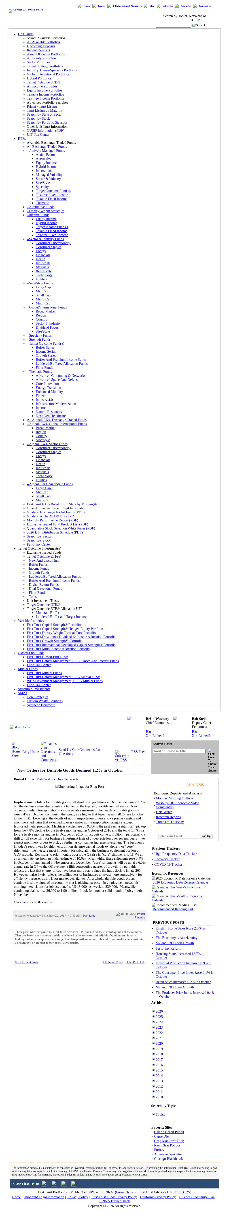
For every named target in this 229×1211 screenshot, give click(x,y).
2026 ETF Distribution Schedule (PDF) (55, 532)
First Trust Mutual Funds (44, 673)
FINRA (107, 1192)
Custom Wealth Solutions (45, 701)
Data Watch (45, 779)
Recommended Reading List (173, 909)
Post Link (89, 915)
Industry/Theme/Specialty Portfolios (52, 70)
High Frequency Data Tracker (175, 854)
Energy (41, 251)
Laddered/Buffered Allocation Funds (62, 363)
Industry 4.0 (44, 400)
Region (41, 315)
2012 (159, 1086)
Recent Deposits (38, 50)
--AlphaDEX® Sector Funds (47, 444)
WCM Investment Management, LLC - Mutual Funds (65, 681)
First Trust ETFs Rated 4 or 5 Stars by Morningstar (63, 504)
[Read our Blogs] (74, 1185)
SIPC (91, 1192)
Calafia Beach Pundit (169, 1132)
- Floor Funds (36, 592)
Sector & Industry (48, 179)
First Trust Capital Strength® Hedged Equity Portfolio (65, 629)
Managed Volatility (49, 175)
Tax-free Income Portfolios (46, 98)
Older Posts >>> (135, 962)
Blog (152, 6)
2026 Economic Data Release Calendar (180, 882)
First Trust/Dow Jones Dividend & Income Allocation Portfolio (71, 637)
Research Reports (168, 817)
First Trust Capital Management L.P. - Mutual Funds (63, 677)
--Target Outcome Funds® (45, 343)
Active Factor (45, 154)
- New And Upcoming (43, 560)
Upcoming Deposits (41, 46)
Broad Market (45, 311)
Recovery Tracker (167, 859)
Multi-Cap (43, 303)
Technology (44, 275)
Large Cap (44, 287)
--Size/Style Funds (40, 283)
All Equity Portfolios (41, 58)
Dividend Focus (47, 327)
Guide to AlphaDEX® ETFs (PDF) (52, 516)
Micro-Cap (43, 299)
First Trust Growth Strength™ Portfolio (55, 641)
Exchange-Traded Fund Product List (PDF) (57, 524)
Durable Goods (67, 779)
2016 (159, 1065)
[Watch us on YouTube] (64, 1185)
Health (40, 259)
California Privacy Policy (158, 1197)
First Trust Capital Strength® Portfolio (54, 625)
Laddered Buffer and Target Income (61, 617)
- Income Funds (38, 568)
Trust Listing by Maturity (44, 110)
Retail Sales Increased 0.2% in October (183, 982)
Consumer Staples (48, 247)
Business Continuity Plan (197, 1197)
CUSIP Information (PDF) (45, 130)
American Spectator (168, 1154)
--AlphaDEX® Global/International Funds (57, 424)
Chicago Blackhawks (169, 1159)
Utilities (41, 279)
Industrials (43, 263)
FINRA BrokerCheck (114, 1201)
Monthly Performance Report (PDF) (52, 520)
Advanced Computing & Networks (60, 375)
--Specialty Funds (39, 335)
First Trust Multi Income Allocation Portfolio (58, 649)
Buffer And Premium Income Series (61, 359)
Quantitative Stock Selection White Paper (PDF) (61, 528)
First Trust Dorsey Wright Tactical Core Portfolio (61, 633)
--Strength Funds (39, 339)
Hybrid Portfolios (39, 78)
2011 (159, 1092)
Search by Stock (38, 118)
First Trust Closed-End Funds (47, 657)
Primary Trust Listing (42, 106)
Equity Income (46, 163)
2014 (159, 1076)
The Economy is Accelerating (176, 938)
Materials (42, 267)
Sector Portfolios (38, 62)
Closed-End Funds (31, 653)
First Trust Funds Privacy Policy (114, 1197)
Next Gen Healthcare (51, 416)
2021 (159, 1038)
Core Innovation (47, 384)
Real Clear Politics (167, 1145)
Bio (148, 732)
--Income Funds (38, 215)
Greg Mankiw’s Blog (169, 1141)
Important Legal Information (44, 1197)
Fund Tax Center (39, 544)
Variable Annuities (31, 621)
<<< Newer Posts (113, 962)
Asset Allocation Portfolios (46, 54)
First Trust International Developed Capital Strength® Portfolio (71, 645)
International (44, 171)
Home (87, 6)
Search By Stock (39, 540)
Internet (41, 408)
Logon (101, 6)
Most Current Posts (26, 962)
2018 (159, 1054)
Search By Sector (39, 536)
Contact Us (205, 6)
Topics (160, 1114)
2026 (159, 1011)
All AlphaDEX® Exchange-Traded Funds (57, 420)
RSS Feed (138, 752)
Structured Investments (34, 689)
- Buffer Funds (37, 564)
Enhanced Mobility (49, 392)
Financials (43, 255)
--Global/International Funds (47, 307)
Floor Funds (44, 367)
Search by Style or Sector (45, 114)
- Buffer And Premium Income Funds (53, 580)
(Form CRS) (124, 1192)
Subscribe (168, 6)
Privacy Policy (78, 1197)
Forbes (159, 1150)
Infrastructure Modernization (56, 404)
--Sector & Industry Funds (45, 239)
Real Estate (44, 271)
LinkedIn (159, 736)
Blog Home (30, 752)
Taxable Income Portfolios (45, 94)
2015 (159, 1070)
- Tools (32, 596)
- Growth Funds (38, 572)
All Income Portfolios (42, 86)
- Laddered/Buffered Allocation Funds (54, 576)
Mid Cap (42, 291)
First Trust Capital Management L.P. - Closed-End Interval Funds (73, 661)
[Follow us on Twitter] (44, 1185)
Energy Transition (48, 388)
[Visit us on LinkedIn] (54, 1185)
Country (41, 319)
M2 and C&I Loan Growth (175, 943)
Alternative (43, 158)
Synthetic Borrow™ (41, 705)
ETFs (22, 138)
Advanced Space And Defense (57, 379)
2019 (159, 1049)
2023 (159, 1027)
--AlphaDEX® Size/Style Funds (50, 484)
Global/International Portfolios (48, 74)
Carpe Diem (162, 1136)
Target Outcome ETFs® (44, 556)
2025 (159, 1017)
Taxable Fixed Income (51, 199)
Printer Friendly (140, 915)
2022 (159, 1033)
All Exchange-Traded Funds (47, 146)
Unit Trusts (26, 34)
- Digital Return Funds (43, 584)
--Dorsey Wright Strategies (45, 211)
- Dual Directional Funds (44, 588)
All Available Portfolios (43, 42)
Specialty (42, 187)
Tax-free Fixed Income (52, 195)
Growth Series (46, 355)
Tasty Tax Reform (168, 948)
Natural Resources (49, 412)
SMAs (22, 693)
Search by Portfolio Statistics (47, 122)
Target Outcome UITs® (43, 82)
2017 (159, 1059)
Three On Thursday (170, 822)
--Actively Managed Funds (46, 150)
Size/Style (43, 183)
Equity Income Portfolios (44, 90)
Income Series (46, 351)
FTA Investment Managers (127, 6)
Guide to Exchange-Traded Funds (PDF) (56, 512)
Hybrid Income (46, 167)
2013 (159, 1081)
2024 (159, 1022)
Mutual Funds (28, 669)
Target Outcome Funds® (53, 191)
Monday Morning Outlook (174, 798)
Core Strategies (37, 697)
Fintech (41, 396)
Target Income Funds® (52, 227)
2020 (159, 1043)
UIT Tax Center (38, 134)
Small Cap (43, 295)
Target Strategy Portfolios (45, 66)
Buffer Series (45, 347)
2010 (159, 1097)
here (25, 902)
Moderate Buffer (47, 613)
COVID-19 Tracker (168, 864)
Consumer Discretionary (53, 243)
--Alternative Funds (40, 207)
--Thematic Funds (39, 371)
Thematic (42, 203)
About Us (186, 6)
